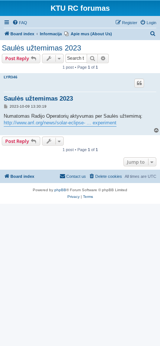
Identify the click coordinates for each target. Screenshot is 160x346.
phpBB (60, 190)
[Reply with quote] (139, 83)
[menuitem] (19, 22)
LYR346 (10, 77)
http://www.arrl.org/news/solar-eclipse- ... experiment (60, 122)
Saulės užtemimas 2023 (41, 48)
